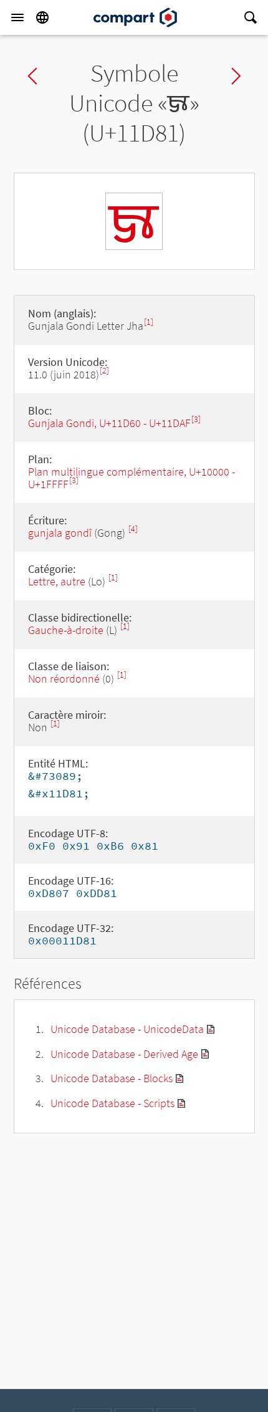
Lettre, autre (56, 581)
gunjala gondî (60, 533)
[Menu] (17, 17)
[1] (148, 322)
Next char (236, 76)
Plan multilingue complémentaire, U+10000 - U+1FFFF (131, 477)
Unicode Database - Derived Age (124, 1054)
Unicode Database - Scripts (112, 1103)
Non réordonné (64, 678)
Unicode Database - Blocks (111, 1078)
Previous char (32, 76)
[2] (104, 370)
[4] (133, 529)
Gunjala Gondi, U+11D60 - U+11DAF (109, 423)
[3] (196, 419)
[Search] (250, 17)
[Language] (42, 17)
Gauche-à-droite (65, 630)
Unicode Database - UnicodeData (127, 1029)
